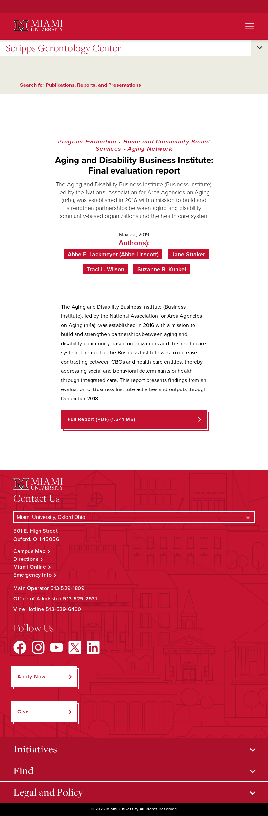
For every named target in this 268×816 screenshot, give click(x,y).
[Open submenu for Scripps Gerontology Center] (259, 48)
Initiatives (35, 748)
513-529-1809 (67, 588)
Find (23, 770)
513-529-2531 (80, 599)
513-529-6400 (63, 609)
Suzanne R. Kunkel (161, 269)
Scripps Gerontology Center (63, 47)
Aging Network (150, 148)
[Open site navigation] (250, 26)
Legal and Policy (48, 792)
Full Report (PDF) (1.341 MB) (101, 419)
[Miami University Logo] (38, 26)
